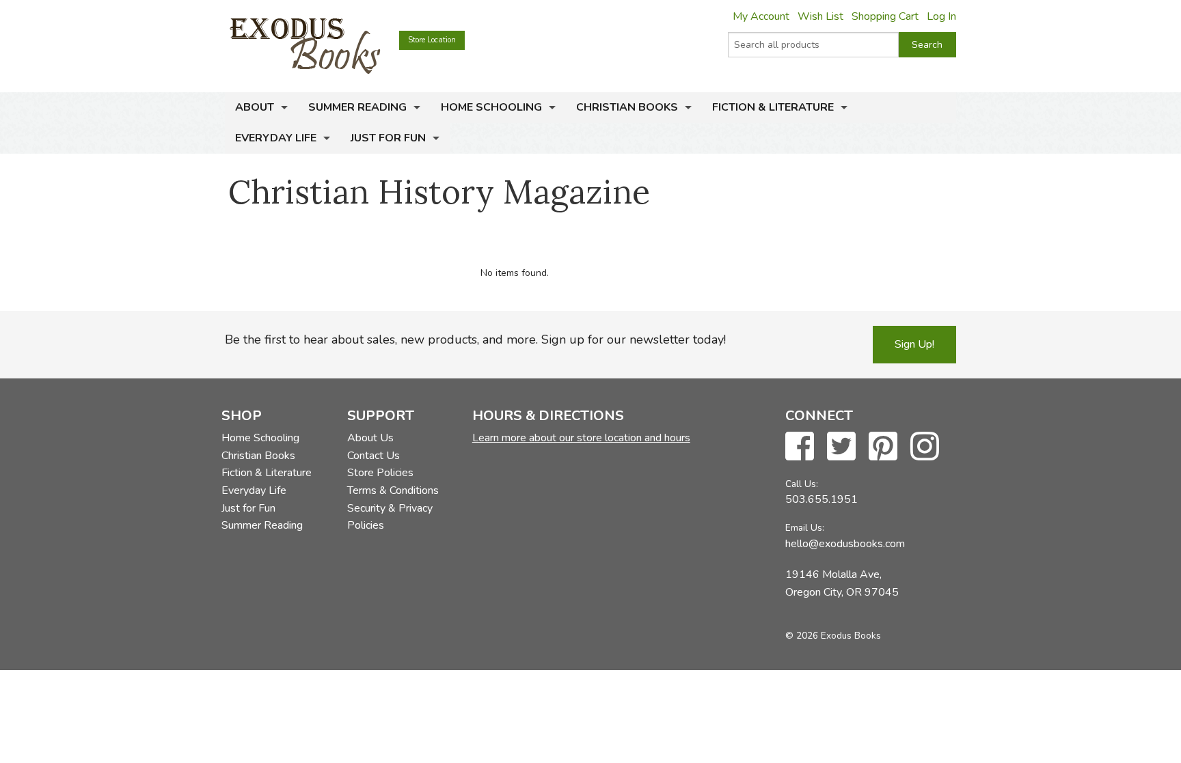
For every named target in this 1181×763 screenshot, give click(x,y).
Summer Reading (357, 107)
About (254, 107)
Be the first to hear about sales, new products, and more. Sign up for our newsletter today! (475, 339)
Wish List (820, 16)
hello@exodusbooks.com (845, 543)
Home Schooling (491, 107)
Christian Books (627, 107)
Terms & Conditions (393, 490)
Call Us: (801, 483)
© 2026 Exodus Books (833, 635)
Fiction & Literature (773, 107)
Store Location (432, 40)
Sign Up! (914, 344)
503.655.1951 (821, 499)
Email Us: (804, 527)
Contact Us (373, 455)
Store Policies (380, 472)
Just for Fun (388, 137)
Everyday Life (275, 137)
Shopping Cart (885, 16)
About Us (370, 437)
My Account (761, 16)
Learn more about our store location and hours (581, 437)
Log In (941, 16)
